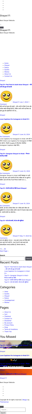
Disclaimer (7, 321)
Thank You (8, 331)
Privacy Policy (9, 325)
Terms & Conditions (11, 329)
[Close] (2, 407)
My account (8, 323)
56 (5, 249)
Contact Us (8, 76)
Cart (5, 314)
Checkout (7, 316)
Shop (6, 327)
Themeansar (4, 402)
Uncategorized (9, 300)
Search (2, 255)
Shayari (6, 65)
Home (6, 63)
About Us (7, 74)
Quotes (6, 69)
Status (6, 67)
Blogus (25, 400)
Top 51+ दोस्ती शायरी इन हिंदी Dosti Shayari (13, 188)
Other (6, 291)
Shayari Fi (5, 15)
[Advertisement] (16, 48)
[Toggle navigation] (2, 27)
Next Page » (4, 251)
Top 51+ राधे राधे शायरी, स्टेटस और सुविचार (12, 220)
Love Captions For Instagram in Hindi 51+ (15, 119)
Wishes (6, 72)
